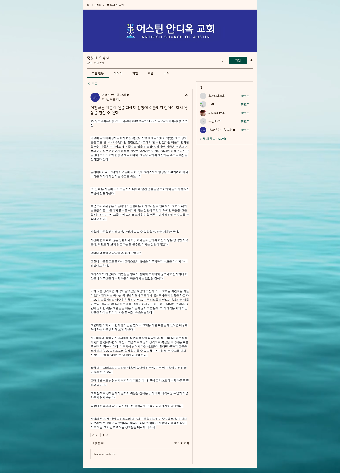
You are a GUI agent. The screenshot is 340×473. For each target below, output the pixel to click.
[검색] (221, 60)
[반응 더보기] (105, 435)
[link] (98, 73)
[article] (140, 276)
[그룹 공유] (251, 60)
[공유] (187, 95)
